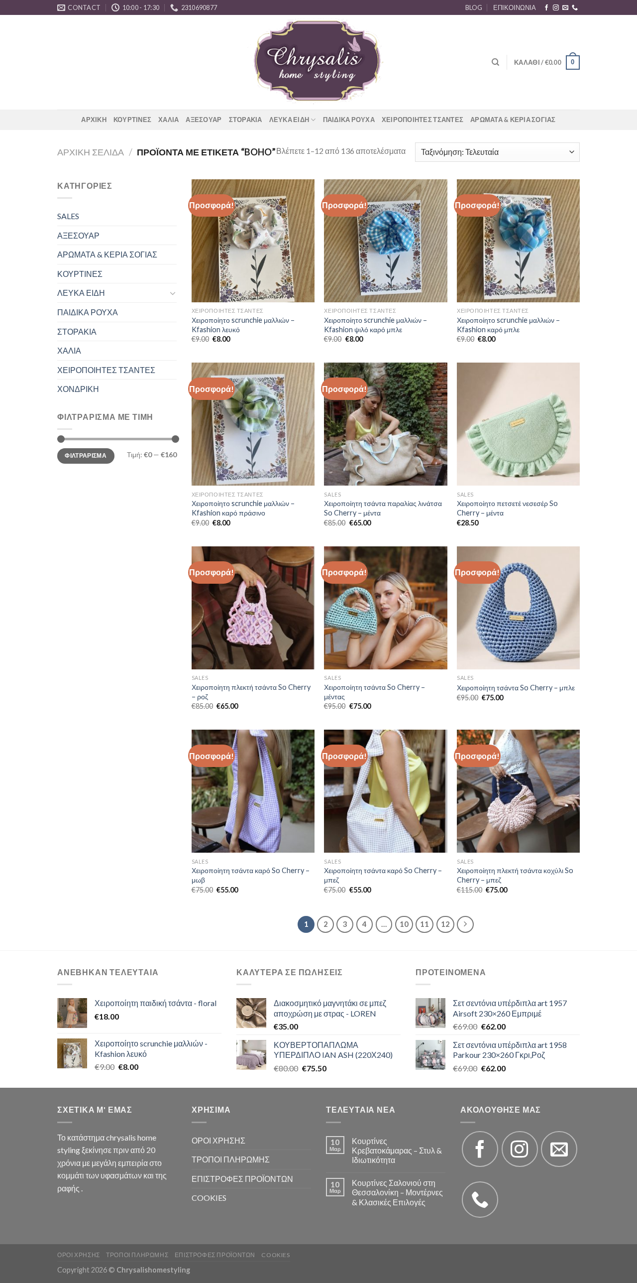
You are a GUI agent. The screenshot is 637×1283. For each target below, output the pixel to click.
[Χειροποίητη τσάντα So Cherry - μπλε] (518, 607)
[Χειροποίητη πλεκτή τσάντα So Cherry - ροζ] (253, 607)
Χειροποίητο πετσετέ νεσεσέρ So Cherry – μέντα (507, 508)
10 (404, 923)
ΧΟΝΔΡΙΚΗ (78, 388)
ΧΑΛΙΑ (168, 120)
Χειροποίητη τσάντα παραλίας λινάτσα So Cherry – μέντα (383, 508)
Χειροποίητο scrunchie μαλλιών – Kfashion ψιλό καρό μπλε (375, 325)
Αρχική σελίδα (90, 151)
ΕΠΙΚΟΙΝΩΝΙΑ (514, 7)
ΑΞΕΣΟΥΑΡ (203, 120)
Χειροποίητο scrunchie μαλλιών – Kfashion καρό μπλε (508, 325)
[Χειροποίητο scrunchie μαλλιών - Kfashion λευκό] (253, 240)
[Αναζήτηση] (495, 62)
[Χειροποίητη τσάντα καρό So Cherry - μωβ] (253, 791)
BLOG (473, 7)
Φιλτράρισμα (85, 455)
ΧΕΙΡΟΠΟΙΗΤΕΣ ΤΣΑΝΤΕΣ (422, 120)
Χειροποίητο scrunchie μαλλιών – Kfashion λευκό (243, 325)
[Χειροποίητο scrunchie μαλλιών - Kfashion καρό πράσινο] (253, 424)
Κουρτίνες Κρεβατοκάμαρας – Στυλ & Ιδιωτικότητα (397, 1150)
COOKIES (209, 1197)
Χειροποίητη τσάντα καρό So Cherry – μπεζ (383, 875)
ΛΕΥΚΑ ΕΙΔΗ (289, 120)
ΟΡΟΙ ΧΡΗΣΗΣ (218, 1140)
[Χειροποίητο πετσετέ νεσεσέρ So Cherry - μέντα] (518, 424)
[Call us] (575, 7)
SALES (68, 216)
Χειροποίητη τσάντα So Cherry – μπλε (516, 687)
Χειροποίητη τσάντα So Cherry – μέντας (374, 692)
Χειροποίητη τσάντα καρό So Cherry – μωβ (251, 875)
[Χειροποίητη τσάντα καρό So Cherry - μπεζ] (385, 791)
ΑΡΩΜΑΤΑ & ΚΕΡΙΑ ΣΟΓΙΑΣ (513, 120)
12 (445, 923)
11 (424, 923)
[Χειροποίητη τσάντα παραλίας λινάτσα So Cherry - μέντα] (385, 424)
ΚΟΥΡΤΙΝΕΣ (132, 120)
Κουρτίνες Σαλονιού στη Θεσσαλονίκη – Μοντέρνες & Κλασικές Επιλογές (397, 1192)
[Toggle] (173, 293)
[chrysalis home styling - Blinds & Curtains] (319, 62)
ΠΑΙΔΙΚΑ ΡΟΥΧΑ (349, 120)
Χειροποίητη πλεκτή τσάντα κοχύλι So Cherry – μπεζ (515, 875)
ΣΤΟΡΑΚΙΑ (245, 120)
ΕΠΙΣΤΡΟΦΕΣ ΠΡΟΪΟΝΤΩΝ (242, 1178)
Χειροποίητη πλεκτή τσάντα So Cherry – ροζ (251, 692)
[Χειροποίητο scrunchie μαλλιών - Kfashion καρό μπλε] (518, 240)
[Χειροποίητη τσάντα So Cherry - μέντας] (385, 607)
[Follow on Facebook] (546, 7)
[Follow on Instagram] (556, 7)
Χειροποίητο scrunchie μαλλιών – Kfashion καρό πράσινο (243, 508)
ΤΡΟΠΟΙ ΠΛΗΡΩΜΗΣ (231, 1159)
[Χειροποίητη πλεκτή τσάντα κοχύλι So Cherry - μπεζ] (518, 791)
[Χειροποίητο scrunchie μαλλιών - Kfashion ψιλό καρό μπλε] (385, 240)
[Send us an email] (565, 7)
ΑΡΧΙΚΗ (93, 120)
